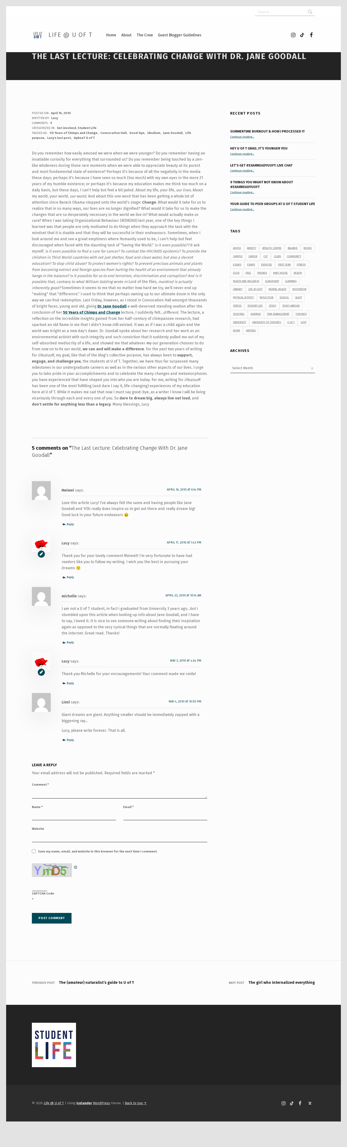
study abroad (291, 305)
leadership (272, 281)
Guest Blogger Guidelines (179, 35)
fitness (301, 264)
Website (38, 828)
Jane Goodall (172, 133)
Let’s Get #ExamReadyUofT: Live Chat (261, 165)
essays (237, 264)
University (239, 322)
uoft (304, 322)
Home (111, 35)
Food (236, 272)
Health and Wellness (246, 281)
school (284, 297)
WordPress (101, 1103)
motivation (299, 289)
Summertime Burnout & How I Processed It (267, 131)
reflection (266, 297)
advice (237, 248)
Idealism (153, 133)
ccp (265, 256)
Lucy (54, 118)
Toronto (301, 314)
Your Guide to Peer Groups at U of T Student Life (272, 204)
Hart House (280, 272)
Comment (40, 784)
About (126, 35)
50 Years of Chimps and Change (73, 133)
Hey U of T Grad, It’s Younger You (259, 148)
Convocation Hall (113, 133)
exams (251, 264)
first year (284, 264)
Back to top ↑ (136, 1103)
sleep (298, 297)
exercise (266, 264)
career (252, 256)
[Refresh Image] (75, 866)
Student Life (87, 128)
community (294, 256)
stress (237, 305)
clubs (277, 256)
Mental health (277, 289)
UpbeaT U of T (84, 138)
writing (251, 330)
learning (291, 281)
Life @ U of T (70, 35)
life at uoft (255, 289)
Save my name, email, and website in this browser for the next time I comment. (98, 851)
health (298, 272)
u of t (291, 322)
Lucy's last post (59, 138)
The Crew (145, 35)
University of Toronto (266, 322)
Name (37, 807)
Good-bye (136, 133)
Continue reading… (242, 136)
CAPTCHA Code (43, 893)
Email (128, 807)
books (308, 248)
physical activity (243, 297)
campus (237, 256)
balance (293, 248)
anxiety (251, 248)
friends (262, 272)
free (248, 272)
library (237, 289)
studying (239, 314)
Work (236, 330)
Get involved (66, 128)
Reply (70, 524)
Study (272, 305)
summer (255, 314)
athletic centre (272, 248)
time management (278, 314)
